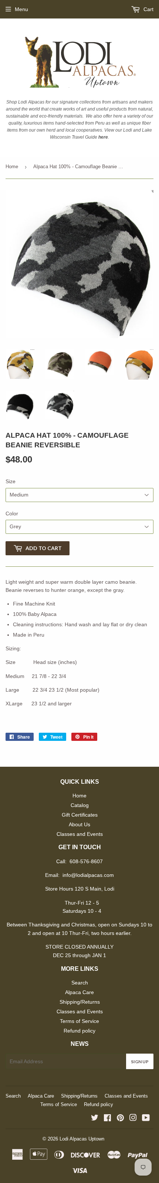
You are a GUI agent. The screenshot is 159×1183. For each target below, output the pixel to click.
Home (12, 166)
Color (12, 513)
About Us (79, 824)
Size (11, 481)
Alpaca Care (79, 992)
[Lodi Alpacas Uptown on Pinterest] (120, 1119)
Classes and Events (80, 834)
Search (79, 983)
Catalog (80, 805)
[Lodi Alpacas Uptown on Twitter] (94, 1119)
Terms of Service (79, 1021)
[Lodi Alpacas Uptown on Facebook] (107, 1119)
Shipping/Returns (80, 1002)
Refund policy (79, 1031)
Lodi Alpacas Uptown (82, 1139)
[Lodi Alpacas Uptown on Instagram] (133, 1119)
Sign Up (140, 1061)
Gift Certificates (80, 815)
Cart (147, 9)
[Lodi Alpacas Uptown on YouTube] (146, 1119)
